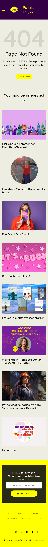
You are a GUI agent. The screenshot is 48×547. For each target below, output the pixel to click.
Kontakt (35, 513)
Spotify (32, 532)
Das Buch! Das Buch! (15, 234)
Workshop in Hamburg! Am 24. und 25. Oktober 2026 (22, 361)
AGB (39, 519)
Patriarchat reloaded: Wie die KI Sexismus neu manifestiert (23, 406)
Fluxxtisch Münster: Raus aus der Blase (23, 190)
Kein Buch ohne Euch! (16, 276)
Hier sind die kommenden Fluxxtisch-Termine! (18, 145)
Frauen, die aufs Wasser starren (23, 318)
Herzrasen (9, 450)
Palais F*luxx (28, 9)
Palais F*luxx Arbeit (17, 513)
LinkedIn (21, 532)
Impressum (12, 519)
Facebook (11, 532)
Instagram (16, 532)
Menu (3, 10)
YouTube (27, 532)
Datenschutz (27, 519)
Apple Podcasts (37, 532)
